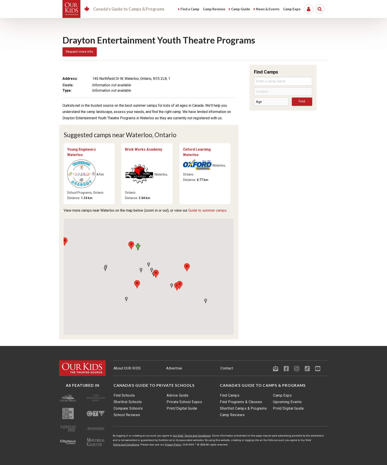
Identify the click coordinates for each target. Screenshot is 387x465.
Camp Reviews (232, 415)
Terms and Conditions (126, 444)
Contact (226, 368)
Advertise (174, 368)
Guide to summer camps (207, 210)
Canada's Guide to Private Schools (154, 385)
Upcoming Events (287, 402)
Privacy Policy (173, 444)
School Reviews (127, 415)
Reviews (214, 9)
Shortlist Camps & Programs (243, 408)
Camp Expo (282, 395)
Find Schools (124, 395)
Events (268, 9)
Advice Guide (177, 395)
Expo (291, 9)
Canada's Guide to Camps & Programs (263, 385)
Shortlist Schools (128, 402)
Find (190, 9)
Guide (240, 9)
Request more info (79, 52)
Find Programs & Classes (241, 402)
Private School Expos (184, 402)
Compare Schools (128, 408)
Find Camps (229, 395)
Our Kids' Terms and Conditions (192, 435)
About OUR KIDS (127, 368)
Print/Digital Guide (182, 408)
